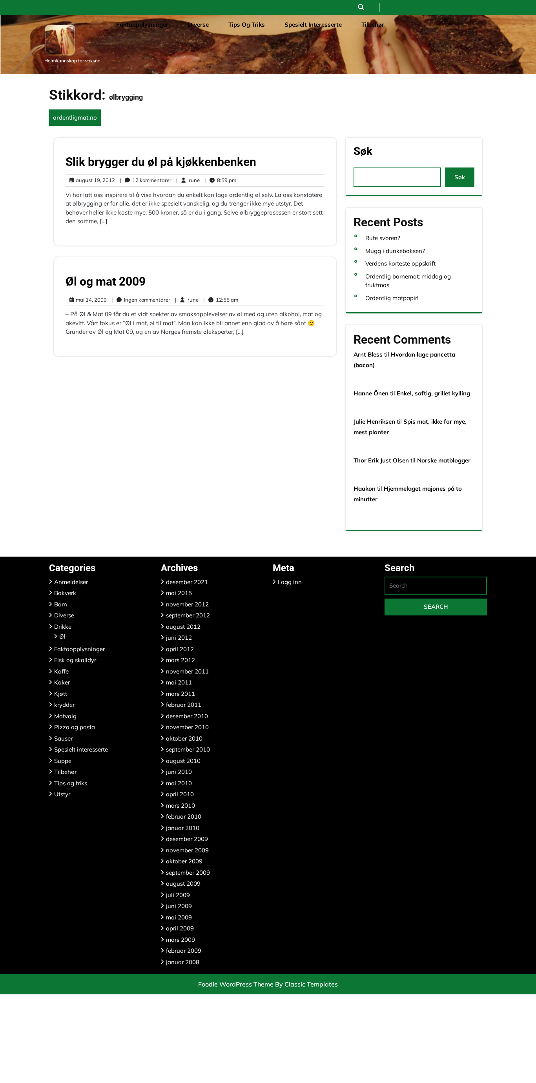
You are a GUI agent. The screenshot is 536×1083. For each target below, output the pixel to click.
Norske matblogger (443, 460)
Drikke (62, 626)
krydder (64, 704)
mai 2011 (179, 682)
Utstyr (62, 794)
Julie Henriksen (374, 421)
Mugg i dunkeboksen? (395, 251)
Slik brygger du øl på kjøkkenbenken (161, 162)
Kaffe (61, 671)
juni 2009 (179, 906)
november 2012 (187, 604)
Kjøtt (60, 693)
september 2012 (188, 615)
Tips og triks (246, 24)
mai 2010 (179, 783)
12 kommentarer (145, 180)
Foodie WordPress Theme (236, 984)
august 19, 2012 (94, 180)
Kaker (62, 682)
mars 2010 (180, 805)
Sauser (63, 738)
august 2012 (183, 626)
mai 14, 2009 (90, 300)
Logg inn (290, 582)
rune (188, 180)
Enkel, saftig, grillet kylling (433, 393)
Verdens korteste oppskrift (400, 263)
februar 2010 (183, 816)
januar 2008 (182, 962)
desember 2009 (187, 839)
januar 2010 (182, 828)
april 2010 (180, 794)
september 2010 (188, 749)
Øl (62, 636)
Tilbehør (372, 24)
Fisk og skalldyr (75, 660)
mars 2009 (180, 939)
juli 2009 (178, 895)
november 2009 (187, 850)
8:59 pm (220, 180)
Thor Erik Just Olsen (381, 460)
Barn (60, 604)
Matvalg (65, 716)
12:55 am (220, 300)
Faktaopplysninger (142, 24)
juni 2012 (179, 637)
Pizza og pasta (74, 727)
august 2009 (183, 883)
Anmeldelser (71, 582)
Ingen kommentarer (140, 300)
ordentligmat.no (75, 117)
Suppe (62, 760)
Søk (363, 152)
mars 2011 (180, 693)
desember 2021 (187, 582)
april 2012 (180, 649)
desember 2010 (187, 716)
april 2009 (180, 928)
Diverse (198, 24)
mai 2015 (179, 593)
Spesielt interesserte (313, 24)
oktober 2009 (184, 861)
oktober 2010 (184, 738)
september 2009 (188, 872)
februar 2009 (183, 950)
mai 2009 (179, 917)
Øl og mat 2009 (106, 281)
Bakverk (65, 593)
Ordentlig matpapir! (391, 298)
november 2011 (187, 671)
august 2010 (183, 760)
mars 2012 (180, 660)
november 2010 (187, 727)
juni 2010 (179, 771)
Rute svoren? (382, 238)
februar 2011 (183, 704)
